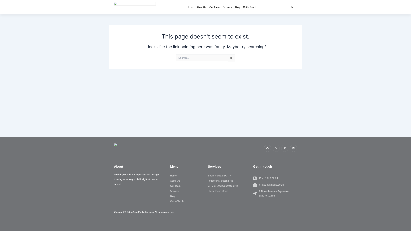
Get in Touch (249, 7)
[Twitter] (292, 7)
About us (201, 7)
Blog (237, 7)
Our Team (214, 7)
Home (190, 7)
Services (227, 7)
